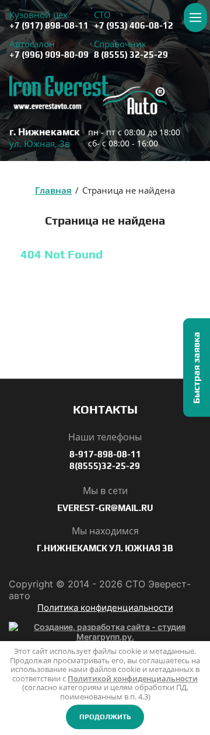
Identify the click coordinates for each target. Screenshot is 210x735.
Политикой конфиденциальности (133, 678)
